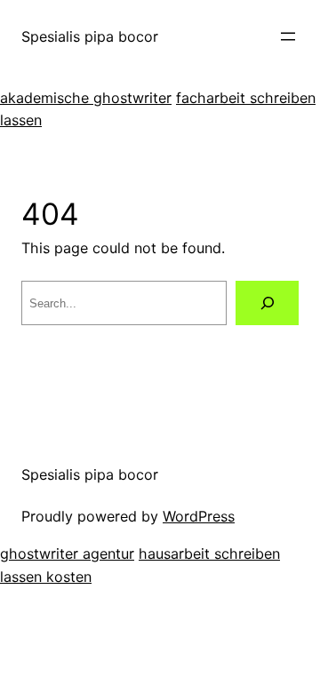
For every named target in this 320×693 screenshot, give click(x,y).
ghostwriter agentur (67, 553)
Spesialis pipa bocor (89, 36)
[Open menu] (288, 36)
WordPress (199, 516)
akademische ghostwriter (86, 98)
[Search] (267, 302)
